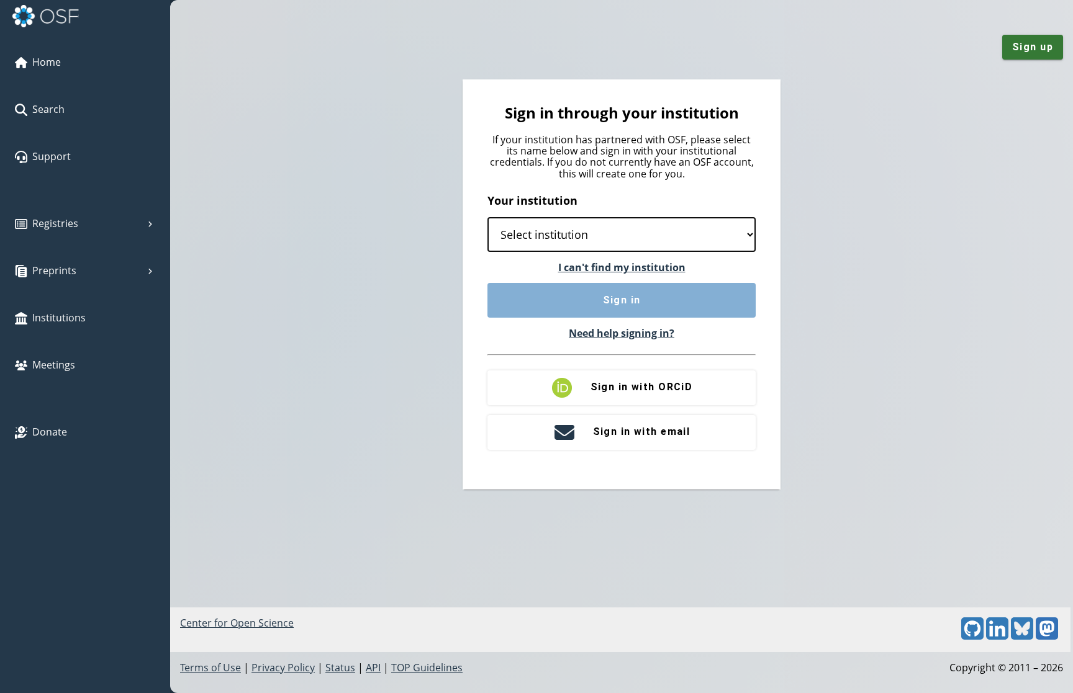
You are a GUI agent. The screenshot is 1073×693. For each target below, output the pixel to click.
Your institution (532, 200)
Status (340, 667)
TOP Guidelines (427, 667)
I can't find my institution (622, 267)
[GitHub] (972, 636)
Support (51, 156)
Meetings (53, 365)
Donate (49, 432)
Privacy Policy (283, 667)
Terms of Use (210, 667)
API (373, 667)
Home (46, 62)
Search (48, 109)
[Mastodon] (1047, 636)
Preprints (54, 270)
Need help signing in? (621, 333)
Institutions (59, 317)
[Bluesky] (1022, 636)
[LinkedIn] (997, 636)
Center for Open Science (237, 623)
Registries (55, 223)
